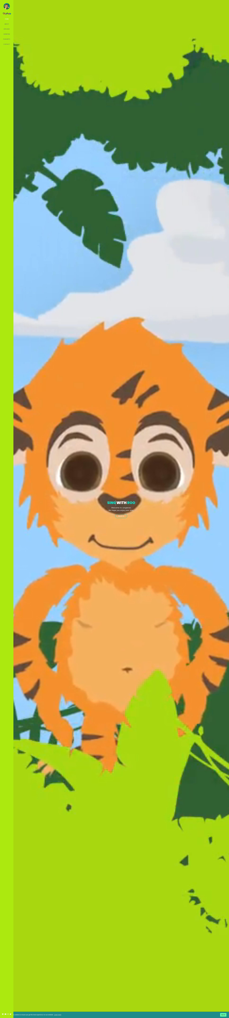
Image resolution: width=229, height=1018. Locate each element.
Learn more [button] (57, 1014)
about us (121, 516)
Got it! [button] (223, 1014)
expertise (7, 34)
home (7, 19)
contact (6, 44)
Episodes (7, 29)
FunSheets (6, 39)
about (6, 24)
